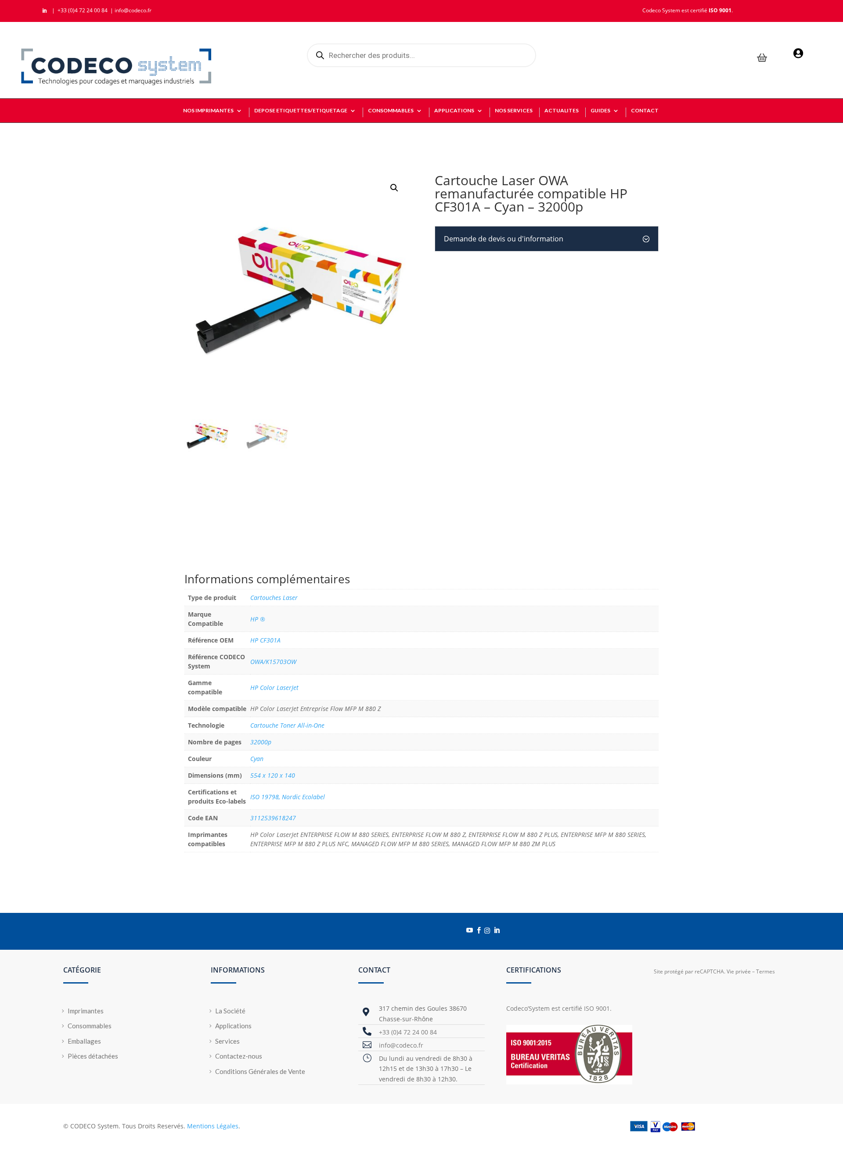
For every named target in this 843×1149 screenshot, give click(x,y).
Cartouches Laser (274, 597)
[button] (394, 188)
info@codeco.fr (133, 10)
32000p (260, 742)
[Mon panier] (762, 58)
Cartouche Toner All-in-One (287, 725)
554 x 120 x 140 (272, 775)
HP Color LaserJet (274, 687)
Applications (233, 1026)
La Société (230, 1011)
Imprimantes (86, 1011)
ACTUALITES (561, 111)
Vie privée (739, 971)
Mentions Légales (212, 1126)
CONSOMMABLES (391, 111)
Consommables (90, 1026)
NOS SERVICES (514, 111)
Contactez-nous (238, 1056)
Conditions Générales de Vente (260, 1071)
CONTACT (645, 111)
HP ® (257, 619)
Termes (765, 971)
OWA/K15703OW (273, 661)
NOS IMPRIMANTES (208, 111)
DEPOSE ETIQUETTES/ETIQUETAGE (300, 111)
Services (227, 1041)
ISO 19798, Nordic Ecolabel (287, 797)
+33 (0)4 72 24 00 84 (83, 10)
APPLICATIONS (454, 111)
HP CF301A (265, 640)
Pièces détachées (93, 1056)
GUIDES (600, 111)
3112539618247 (273, 818)
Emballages (84, 1041)
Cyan (256, 758)
